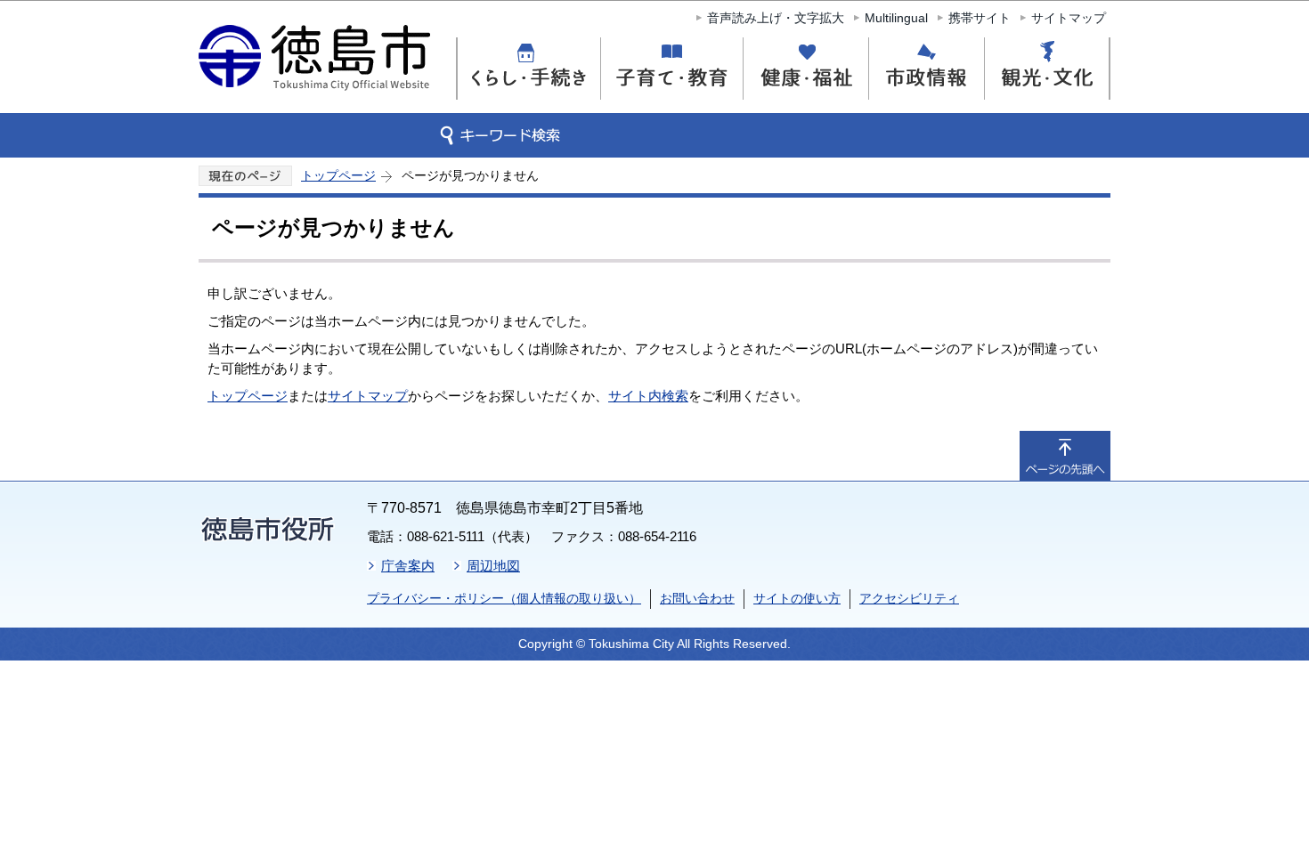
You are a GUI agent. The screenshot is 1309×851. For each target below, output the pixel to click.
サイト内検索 (648, 395)
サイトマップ (1068, 18)
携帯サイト (979, 18)
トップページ (338, 175)
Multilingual (896, 18)
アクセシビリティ (909, 598)
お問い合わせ (697, 598)
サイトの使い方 (797, 598)
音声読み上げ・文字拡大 (775, 18)
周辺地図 (493, 565)
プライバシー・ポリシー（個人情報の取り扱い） (504, 598)
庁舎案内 (408, 565)
